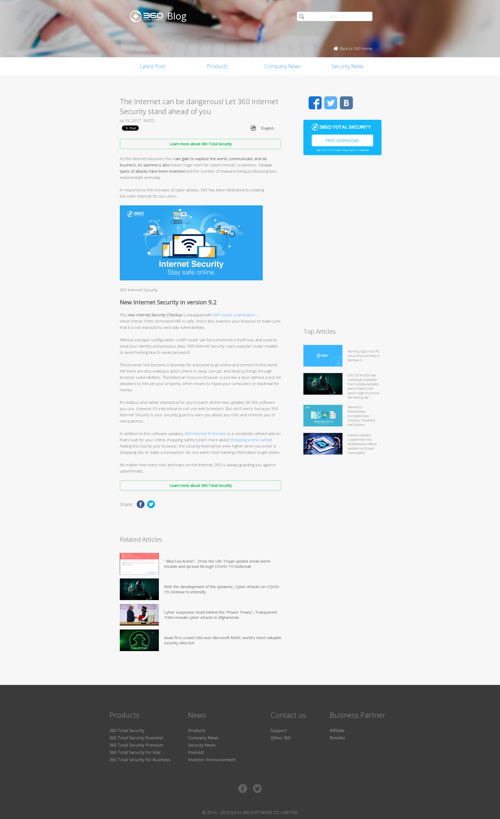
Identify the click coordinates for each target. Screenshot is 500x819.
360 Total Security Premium (136, 745)
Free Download (342, 140)
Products (217, 66)
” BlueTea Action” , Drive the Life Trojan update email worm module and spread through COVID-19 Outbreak (217, 563)
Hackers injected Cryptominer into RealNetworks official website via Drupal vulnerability (362, 444)
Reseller (337, 738)
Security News (348, 66)
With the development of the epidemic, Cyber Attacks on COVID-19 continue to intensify (222, 589)
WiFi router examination (234, 314)
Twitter (330, 102)
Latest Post (152, 66)
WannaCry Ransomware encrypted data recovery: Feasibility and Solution (361, 416)
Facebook (315, 102)
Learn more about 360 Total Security (201, 143)
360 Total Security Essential (136, 738)
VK (346, 102)
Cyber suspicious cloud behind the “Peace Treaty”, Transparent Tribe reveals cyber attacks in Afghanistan (220, 614)
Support (279, 730)
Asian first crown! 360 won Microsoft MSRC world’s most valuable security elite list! (222, 640)
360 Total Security (127, 730)
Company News (283, 66)
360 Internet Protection (206, 433)
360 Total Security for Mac (135, 752)
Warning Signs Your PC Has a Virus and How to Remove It (363, 355)
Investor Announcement (211, 760)
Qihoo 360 (281, 738)
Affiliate (337, 730)
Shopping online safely (250, 439)
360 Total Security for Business (139, 760)
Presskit (196, 752)
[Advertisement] (342, 244)
